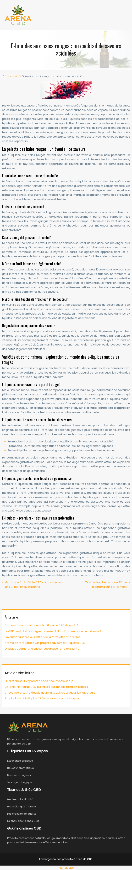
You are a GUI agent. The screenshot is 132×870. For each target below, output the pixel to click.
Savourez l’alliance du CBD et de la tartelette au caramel (43, 637)
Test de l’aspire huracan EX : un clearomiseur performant (106, 584)
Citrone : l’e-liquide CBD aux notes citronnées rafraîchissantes (46, 687)
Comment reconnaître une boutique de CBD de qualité (41, 625)
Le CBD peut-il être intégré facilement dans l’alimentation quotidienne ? (53, 631)
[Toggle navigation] (125, 15)
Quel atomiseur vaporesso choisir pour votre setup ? (40, 681)
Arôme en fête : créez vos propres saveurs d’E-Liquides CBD (45, 643)
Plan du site (66, 868)
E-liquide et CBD (13, 76)
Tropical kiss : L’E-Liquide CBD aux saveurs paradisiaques (42, 698)
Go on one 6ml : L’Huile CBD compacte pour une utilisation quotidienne (34, 584)
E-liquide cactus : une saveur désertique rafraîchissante (42, 649)
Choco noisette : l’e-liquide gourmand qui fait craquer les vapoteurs (50, 693)
